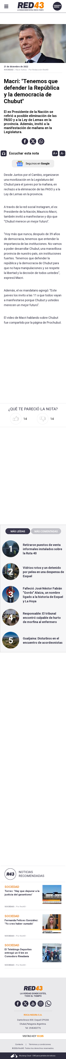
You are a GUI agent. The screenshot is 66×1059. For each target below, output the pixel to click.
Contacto (19, 1044)
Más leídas (17, 531)
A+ (55, 153)
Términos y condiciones (40, 1044)
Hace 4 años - (21, 70)
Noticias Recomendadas (31, 874)
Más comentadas (46, 531)
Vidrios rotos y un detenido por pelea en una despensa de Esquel (43, 572)
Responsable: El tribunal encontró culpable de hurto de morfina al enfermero (42, 618)
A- (62, 153)
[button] (25, 141)
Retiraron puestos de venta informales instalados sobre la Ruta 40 (42, 549)
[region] (33, 450)
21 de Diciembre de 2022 (16, 66)
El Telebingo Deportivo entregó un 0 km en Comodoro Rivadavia (18, 953)
